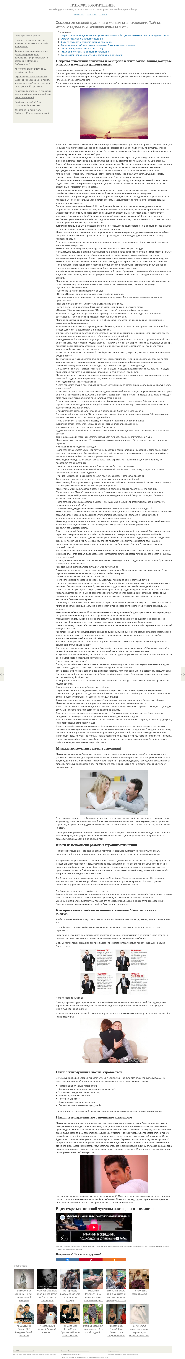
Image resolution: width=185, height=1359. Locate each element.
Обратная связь (113, 1351)
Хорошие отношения (133, 1246)
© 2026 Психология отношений (23, 1351)
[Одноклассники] (114, 1259)
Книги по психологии (118, 1246)
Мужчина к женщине (148, 1246)
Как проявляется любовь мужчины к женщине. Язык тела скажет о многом (98, 45)
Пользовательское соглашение (78, 1351)
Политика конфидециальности (71, 1354)
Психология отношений (92, 5)
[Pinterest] (91, 1259)
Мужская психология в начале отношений (82, 38)
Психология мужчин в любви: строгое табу (82, 48)
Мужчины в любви (162, 1246)
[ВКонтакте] (67, 1259)
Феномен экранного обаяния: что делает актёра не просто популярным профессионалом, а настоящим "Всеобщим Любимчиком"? (31, 57)
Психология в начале (103, 1246)
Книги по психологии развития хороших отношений (86, 41)
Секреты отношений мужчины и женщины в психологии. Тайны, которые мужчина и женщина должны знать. (115, 35)
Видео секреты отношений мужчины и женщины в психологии (92, 54)
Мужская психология (88, 1246)
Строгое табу (60, 1249)
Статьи (103, 14)
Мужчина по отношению (74, 1249)
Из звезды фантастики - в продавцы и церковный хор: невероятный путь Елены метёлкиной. (33, 94)
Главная (79, 14)
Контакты (64, 1351)
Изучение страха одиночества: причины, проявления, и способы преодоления (31, 43)
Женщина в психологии (72, 1246)
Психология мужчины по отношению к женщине (85, 51)
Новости (92, 14)
